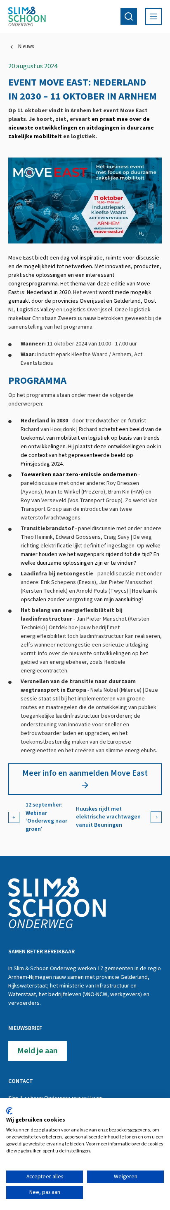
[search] (128, 16)
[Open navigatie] (153, 16)
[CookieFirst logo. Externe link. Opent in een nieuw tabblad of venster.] (9, 1111)
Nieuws (26, 46)
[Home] (27, 16)
